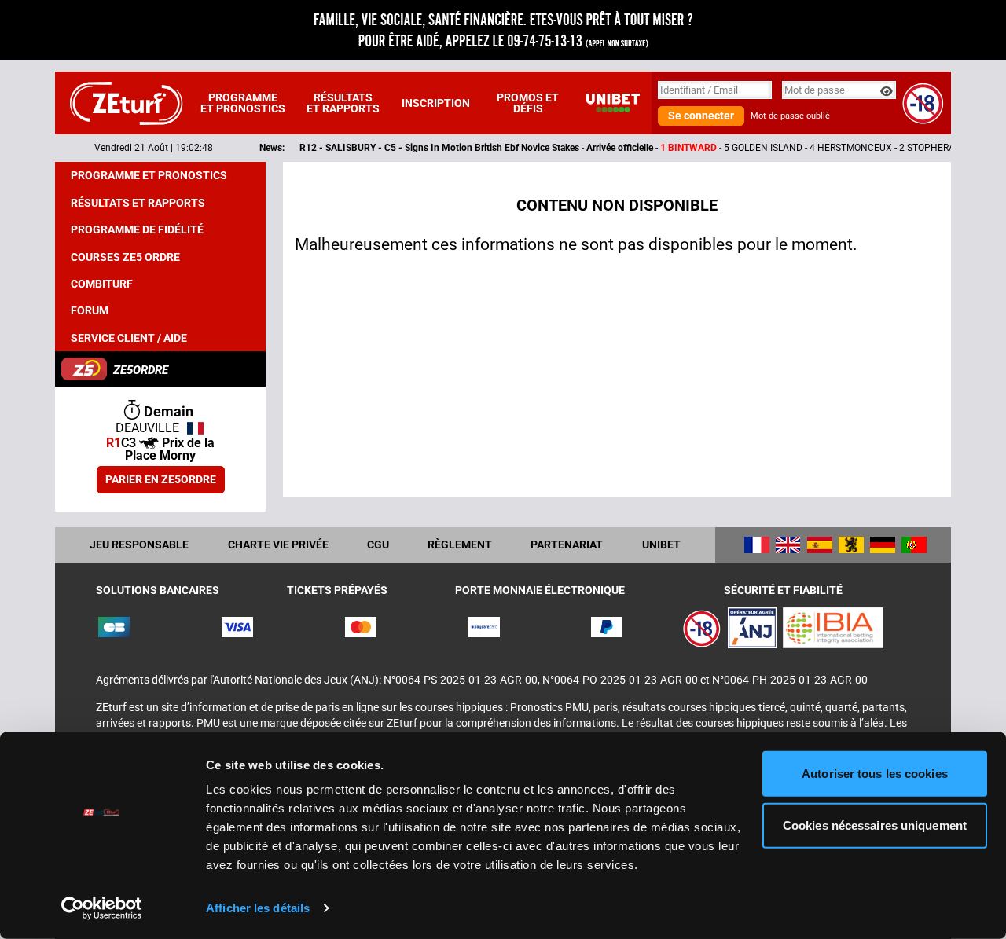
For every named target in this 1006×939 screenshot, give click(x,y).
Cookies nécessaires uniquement (875, 824)
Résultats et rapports (343, 103)
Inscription (436, 103)
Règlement (460, 544)
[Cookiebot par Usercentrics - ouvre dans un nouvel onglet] (102, 908)
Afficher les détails (258, 908)
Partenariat (567, 544)
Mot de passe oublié (790, 116)
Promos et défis (528, 103)
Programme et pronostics (242, 103)
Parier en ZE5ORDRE (160, 479)
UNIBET (661, 544)
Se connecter (701, 115)
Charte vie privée (278, 544)
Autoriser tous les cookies (875, 773)
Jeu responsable (139, 544)
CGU (378, 544)
